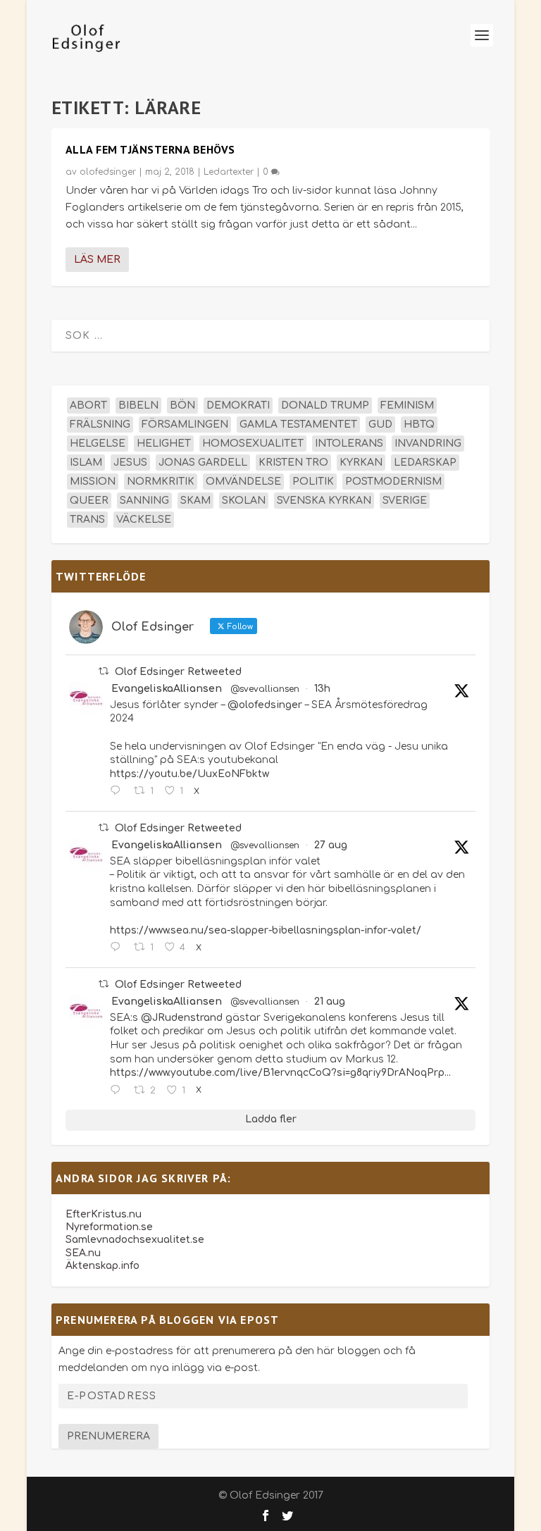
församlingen (185, 424)
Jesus (130, 462)
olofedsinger (108, 172)
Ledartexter (229, 172)
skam (195, 500)
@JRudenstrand (182, 1017)
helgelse (97, 443)
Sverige (405, 500)
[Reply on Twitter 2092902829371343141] (118, 947)
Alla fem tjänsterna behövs (150, 149)
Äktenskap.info (102, 1265)
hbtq (419, 424)
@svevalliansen (264, 689)
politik (313, 481)
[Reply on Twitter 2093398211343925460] (118, 791)
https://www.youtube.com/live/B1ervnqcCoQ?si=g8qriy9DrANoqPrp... (280, 1072)
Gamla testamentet (298, 424)
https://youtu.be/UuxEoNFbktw (189, 774)
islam (86, 462)
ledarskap (425, 462)
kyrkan (361, 462)
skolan (244, 500)
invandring (427, 443)
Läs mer (97, 259)
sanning (144, 500)
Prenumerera (108, 1436)
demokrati (238, 405)
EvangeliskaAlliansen (166, 688)
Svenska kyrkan (324, 500)
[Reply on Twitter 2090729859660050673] (118, 1090)
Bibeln (138, 405)
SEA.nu (83, 1253)
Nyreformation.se (109, 1227)
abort (88, 405)
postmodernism (393, 481)
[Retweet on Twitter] (103, 671)
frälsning (100, 424)
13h (322, 688)
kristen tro (293, 462)
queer (89, 500)
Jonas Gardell (202, 462)
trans (87, 519)
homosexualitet (253, 443)
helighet (164, 443)
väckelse (143, 519)
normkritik (160, 481)
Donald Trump (325, 405)
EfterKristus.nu (104, 1214)
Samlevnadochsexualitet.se (135, 1239)
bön (182, 405)
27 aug (330, 845)
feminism (407, 405)
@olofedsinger (265, 705)
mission (93, 481)
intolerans (349, 443)
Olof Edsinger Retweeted (178, 672)
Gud (380, 424)
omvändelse (243, 481)
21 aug (329, 1001)
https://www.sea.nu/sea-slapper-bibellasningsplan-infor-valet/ (265, 930)
